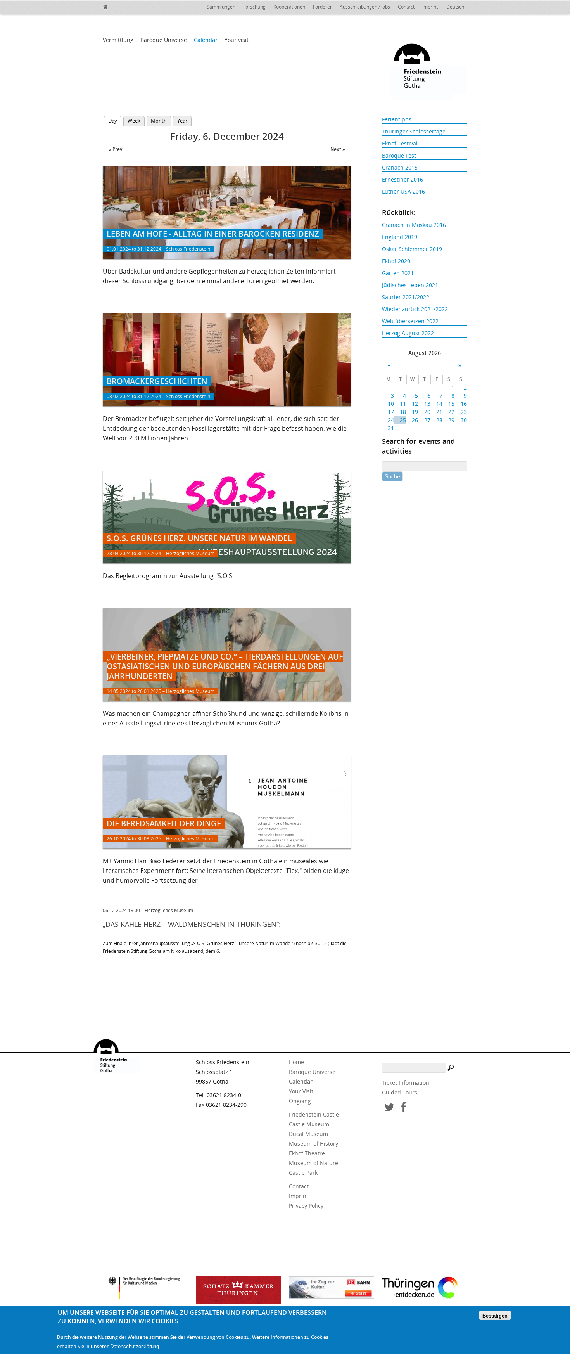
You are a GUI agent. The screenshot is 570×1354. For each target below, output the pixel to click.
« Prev (115, 149)
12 (415, 403)
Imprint (430, 6)
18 (403, 412)
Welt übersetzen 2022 (410, 321)
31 (391, 428)
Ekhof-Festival (400, 143)
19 (415, 412)
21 (439, 412)
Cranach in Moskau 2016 (414, 225)
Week (134, 120)
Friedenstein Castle (314, 1114)
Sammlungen (221, 6)
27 (427, 420)
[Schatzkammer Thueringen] (238, 1290)
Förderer (322, 6)
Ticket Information (405, 1082)
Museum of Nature (313, 1163)
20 (427, 412)
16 (463, 403)
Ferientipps (396, 119)
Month (159, 120)
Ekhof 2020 (396, 261)
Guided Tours (399, 1092)
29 (451, 420)
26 (415, 420)
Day (114, 120)
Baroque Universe (163, 39)
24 (391, 420)
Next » (337, 149)
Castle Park (303, 1172)
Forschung (254, 6)
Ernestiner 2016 (402, 179)
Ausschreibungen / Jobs (365, 6)
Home (296, 1062)
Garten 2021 (398, 273)
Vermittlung (118, 39)
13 (427, 403)
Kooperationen (289, 6)
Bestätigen (495, 1316)
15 (451, 403)
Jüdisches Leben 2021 (410, 285)
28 (439, 420)
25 (403, 420)
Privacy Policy (306, 1205)
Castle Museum (309, 1124)
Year (182, 120)
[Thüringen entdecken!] (424, 1288)
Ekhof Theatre (307, 1153)
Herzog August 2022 (408, 333)
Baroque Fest (399, 155)
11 (403, 403)
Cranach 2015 (400, 167)
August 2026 (424, 353)
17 (391, 412)
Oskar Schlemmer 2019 (412, 249)
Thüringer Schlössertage (414, 131)
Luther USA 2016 (403, 191)
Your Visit (301, 1091)
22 (451, 412)
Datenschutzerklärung (134, 1347)
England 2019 (399, 237)
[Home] (122, 6)
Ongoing (300, 1101)
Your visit (237, 39)
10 (391, 403)
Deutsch (455, 6)
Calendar (206, 39)
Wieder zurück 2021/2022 (415, 309)
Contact (406, 6)
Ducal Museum (308, 1134)
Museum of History (313, 1143)
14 (439, 403)
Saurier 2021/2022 (405, 297)
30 (463, 420)
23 (463, 412)
